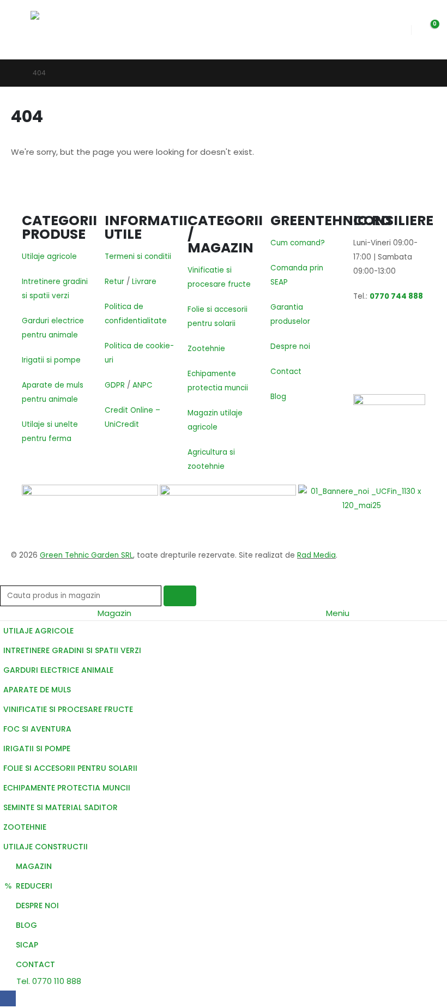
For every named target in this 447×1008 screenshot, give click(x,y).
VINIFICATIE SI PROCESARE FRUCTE (68, 709)
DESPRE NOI (37, 905)
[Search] (180, 596)
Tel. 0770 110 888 (47, 981)
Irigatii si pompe (51, 360)
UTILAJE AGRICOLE (38, 630)
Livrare (144, 281)
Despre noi (290, 346)
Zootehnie (206, 348)
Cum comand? (297, 243)
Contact (285, 371)
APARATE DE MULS (37, 689)
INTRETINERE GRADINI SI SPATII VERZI (72, 650)
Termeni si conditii (138, 256)
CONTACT (35, 964)
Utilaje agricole (49, 256)
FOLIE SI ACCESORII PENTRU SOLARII (70, 768)
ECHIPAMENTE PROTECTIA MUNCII (66, 787)
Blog (278, 396)
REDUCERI (34, 885)
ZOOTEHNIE (24, 827)
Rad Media (316, 555)
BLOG (26, 925)
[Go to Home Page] (14, 73)
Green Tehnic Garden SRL (86, 555)
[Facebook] (8, 998)
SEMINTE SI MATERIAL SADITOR (60, 807)
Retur (114, 281)
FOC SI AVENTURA (37, 728)
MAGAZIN (34, 866)
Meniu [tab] (337, 613)
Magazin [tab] (114, 613)
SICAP (27, 944)
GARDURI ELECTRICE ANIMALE (58, 670)
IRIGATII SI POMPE (36, 748)
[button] (21, 30)
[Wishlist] (394, 29)
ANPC (142, 385)
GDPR (115, 385)
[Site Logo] (65, 30)
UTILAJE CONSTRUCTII (45, 846)
